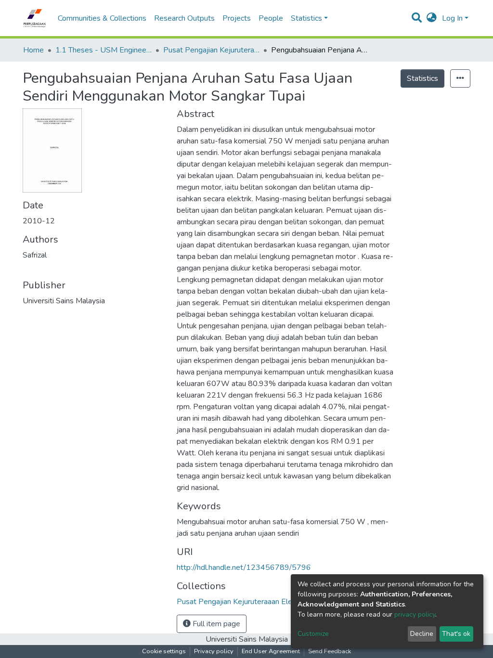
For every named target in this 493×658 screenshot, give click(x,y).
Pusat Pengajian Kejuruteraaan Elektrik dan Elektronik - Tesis (211, 50)
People (271, 18)
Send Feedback (329, 651)
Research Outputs (184, 18)
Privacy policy (214, 651)
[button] (431, 18)
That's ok (456, 633)
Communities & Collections (102, 18)
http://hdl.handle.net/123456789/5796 (244, 567)
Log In (452, 18)
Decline (421, 633)
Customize (313, 633)
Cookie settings (164, 651)
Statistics (422, 78)
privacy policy (414, 614)
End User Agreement (271, 651)
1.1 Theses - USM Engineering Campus (103, 50)
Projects (236, 18)
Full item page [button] (215, 624)
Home (33, 50)
